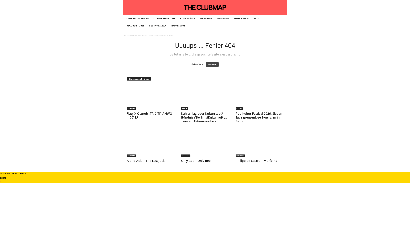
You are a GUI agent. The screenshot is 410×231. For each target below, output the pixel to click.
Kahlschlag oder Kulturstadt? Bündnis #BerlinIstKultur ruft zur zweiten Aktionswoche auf (205, 117)
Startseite (212, 64)
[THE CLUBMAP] (205, 7)
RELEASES (131, 108)
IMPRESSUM (178, 25)
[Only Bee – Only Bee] (205, 144)
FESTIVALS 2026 (158, 25)
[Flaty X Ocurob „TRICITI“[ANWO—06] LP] (151, 97)
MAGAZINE (206, 18)
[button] (282, 22)
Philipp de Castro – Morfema (256, 161)
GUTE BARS (223, 18)
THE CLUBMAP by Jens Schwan (135, 35)
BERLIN (185, 108)
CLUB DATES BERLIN (138, 18)
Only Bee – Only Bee (196, 161)
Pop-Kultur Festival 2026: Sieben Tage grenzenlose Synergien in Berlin (259, 117)
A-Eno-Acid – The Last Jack (146, 161)
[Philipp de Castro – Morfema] (260, 144)
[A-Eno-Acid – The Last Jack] (151, 144)
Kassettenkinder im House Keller (161, 35)
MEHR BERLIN (241, 18)
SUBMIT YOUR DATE (164, 18)
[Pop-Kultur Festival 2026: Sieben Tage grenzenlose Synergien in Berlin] (260, 97)
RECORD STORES (135, 25)
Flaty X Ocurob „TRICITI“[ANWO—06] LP (149, 115)
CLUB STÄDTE (187, 18)
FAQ (256, 18)
